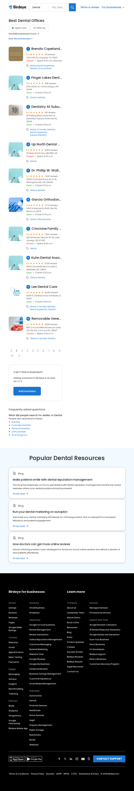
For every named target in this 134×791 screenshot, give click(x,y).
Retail (32, 739)
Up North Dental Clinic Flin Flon (47, 144)
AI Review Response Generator (105, 629)
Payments (14, 662)
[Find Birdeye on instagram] (76, 758)
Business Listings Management (45, 673)
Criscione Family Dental (47, 229)
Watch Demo (73, 617)
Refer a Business (98, 659)
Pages (12, 622)
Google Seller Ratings (15, 629)
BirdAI (11, 705)
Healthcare (35, 710)
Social (12, 647)
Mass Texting (15, 657)
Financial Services (38, 705)
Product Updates (75, 642)
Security (50, 773)
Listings (12, 607)
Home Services (36, 715)
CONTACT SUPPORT (109, 758)
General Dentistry (38, 135)
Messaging (14, 674)
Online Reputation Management (45, 639)
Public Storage (36, 730)
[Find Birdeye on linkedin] (71, 758)
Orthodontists (44, 219)
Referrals (13, 617)
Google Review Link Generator (104, 634)
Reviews (13, 612)
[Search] (72, 7)
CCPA (74, 773)
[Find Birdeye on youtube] (83, 758)
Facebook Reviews (38, 668)
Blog (69, 632)
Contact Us (73, 671)
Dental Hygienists (45, 65)
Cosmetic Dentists (46, 129)
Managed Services (99, 607)
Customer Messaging (40, 644)
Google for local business (42, 624)
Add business (27, 391)
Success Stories (75, 652)
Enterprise (34, 612)
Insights (13, 684)
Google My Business (39, 664)
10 (12, 356)
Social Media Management (42, 683)
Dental (33, 65)
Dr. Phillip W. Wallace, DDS (47, 170)
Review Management (40, 629)
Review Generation (39, 634)
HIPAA (66, 773)
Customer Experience (40, 678)
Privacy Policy (37, 773)
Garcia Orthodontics (47, 200)
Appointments (16, 652)
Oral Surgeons (19, 435)
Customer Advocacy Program (104, 664)
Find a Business (97, 644)
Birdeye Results (75, 661)
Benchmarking (16, 688)
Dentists (34, 68)
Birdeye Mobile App (18, 728)
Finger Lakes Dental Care (46, 78)
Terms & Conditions (19, 773)
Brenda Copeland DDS (46, 49)
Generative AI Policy (89, 773)
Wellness (34, 744)
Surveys (13, 679)
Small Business (37, 607)
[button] (19, 355)
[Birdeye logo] (18, 7)
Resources (72, 627)
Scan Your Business (99, 639)
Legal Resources (75, 666)
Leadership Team (75, 612)
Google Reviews (37, 659)
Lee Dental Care (44, 287)
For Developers (97, 649)
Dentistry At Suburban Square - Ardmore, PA (46, 107)
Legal (32, 720)
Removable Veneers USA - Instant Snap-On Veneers (47, 319)
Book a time (73, 622)
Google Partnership (14, 722)
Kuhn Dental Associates (46, 258)
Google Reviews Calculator (103, 624)
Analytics (13, 710)
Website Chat (36, 654)
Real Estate (35, 734)
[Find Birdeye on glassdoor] (89, 758)
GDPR (59, 773)
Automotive (35, 695)
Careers (71, 647)
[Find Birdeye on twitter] (65, 758)
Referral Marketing (38, 649)
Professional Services (100, 612)
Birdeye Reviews (75, 656)
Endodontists (45, 68)
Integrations (15, 715)
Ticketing (13, 693)
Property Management (40, 725)
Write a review (90, 7)
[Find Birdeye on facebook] (59, 758)
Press (69, 637)
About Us (71, 607)
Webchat (13, 642)
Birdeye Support (98, 654)
